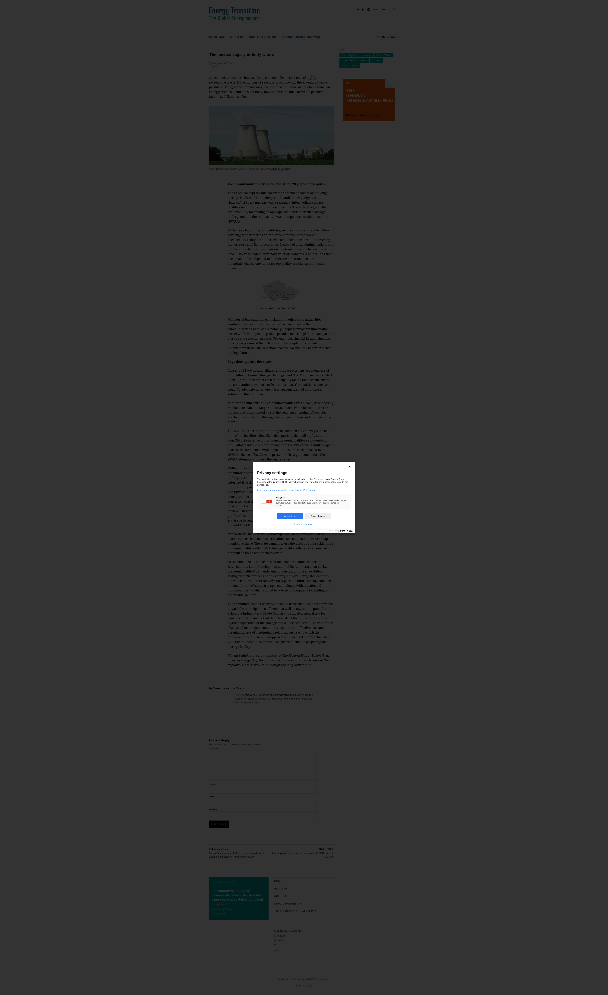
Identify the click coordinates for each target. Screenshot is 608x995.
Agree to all (290, 516)
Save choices (318, 516)
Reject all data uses (304, 524)
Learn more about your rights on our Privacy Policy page (286, 490)
